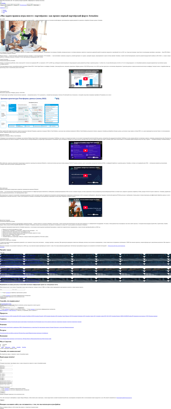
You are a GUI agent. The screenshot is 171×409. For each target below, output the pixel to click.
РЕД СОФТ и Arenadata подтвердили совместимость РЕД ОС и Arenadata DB (17, 255)
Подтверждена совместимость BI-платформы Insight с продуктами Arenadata (17, 258)
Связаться (2, 7)
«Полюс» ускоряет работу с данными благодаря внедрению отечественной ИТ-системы (20, 279)
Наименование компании (6, 383)
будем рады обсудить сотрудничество (116, 245)
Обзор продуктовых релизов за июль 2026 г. (10, 267)
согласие (8, 292)
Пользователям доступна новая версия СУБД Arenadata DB (13, 277)
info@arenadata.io (4, 310)
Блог (4, 12)
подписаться (3, 298)
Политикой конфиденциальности (124, 397)
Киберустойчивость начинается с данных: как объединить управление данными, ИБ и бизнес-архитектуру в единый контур (28, 272)
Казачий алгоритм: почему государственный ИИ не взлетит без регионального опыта (19, 282)
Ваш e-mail (2, 307)
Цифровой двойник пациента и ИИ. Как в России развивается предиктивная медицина (20, 260)
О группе (5, 11)
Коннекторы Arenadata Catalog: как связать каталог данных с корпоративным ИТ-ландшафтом (21, 262)
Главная (4, 10)
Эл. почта (2, 375)
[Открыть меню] (6, 7)
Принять (2, 400)
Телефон (2, 379)
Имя (1, 306)
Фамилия (2, 368)
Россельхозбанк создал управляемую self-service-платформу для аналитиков (17, 274)
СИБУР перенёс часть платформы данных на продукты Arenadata (15, 265)
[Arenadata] (2, 3)
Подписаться (21, 307)
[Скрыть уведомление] (1, 2)
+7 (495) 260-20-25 (12, 310)
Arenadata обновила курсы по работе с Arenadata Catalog (13, 270)
